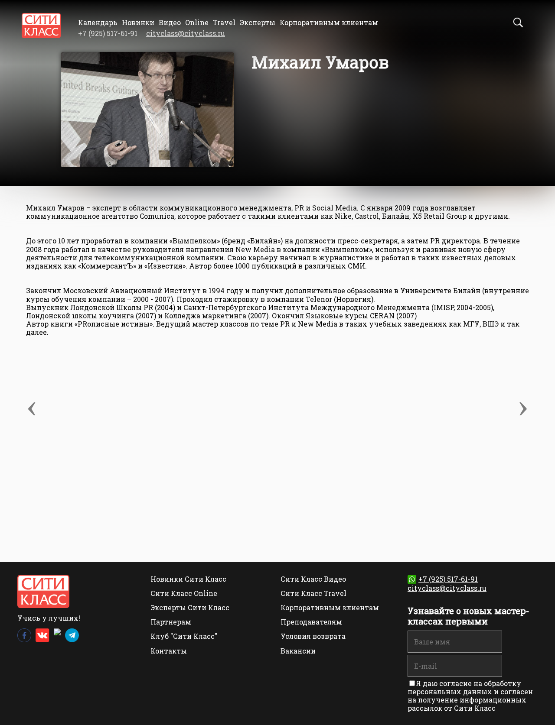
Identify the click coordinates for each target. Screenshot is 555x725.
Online (197, 22)
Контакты (168, 650)
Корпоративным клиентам (329, 22)
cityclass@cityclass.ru (185, 33)
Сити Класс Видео (313, 578)
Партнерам (170, 621)
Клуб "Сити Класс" (183, 636)
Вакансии (298, 650)
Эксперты (257, 22)
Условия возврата (313, 636)
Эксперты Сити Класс (189, 607)
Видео (170, 22)
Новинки (138, 22)
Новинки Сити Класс (188, 578)
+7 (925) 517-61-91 (448, 578)
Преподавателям (311, 621)
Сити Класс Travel (313, 593)
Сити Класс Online (183, 593)
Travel (224, 22)
